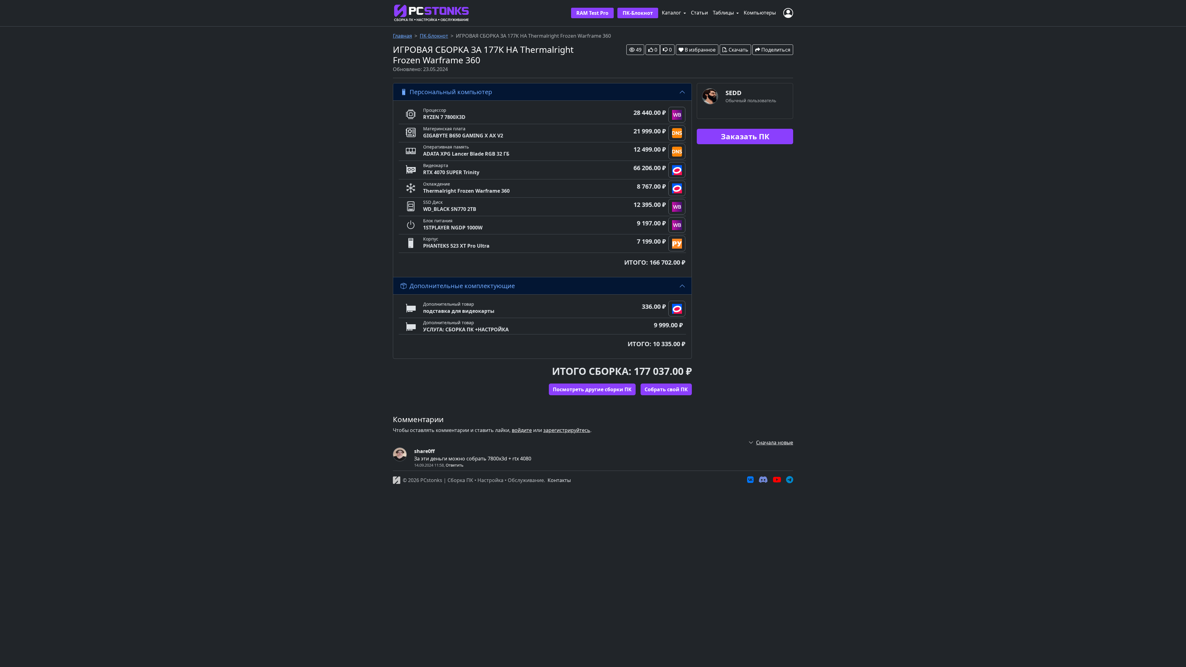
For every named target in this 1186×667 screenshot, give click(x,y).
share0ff (424, 451)
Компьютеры (760, 12)
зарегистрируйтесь (566, 430)
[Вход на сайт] (788, 13)
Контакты (559, 480)
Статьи (699, 12)
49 (638, 49)
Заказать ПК (745, 136)
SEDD (733, 93)
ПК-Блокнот (638, 13)
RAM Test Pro (592, 13)
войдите (522, 430)
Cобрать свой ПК (666, 389)
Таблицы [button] (724, 12)
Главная (402, 35)
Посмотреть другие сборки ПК (592, 389)
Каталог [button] (672, 12)
